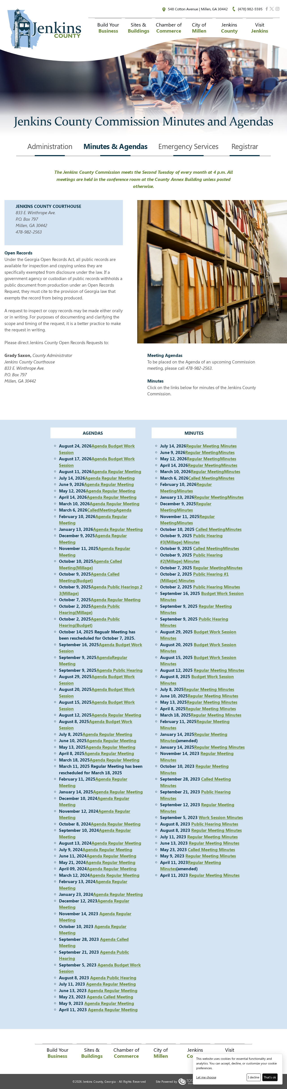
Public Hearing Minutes (214, 824)
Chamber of (169, 27)
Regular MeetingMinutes (210, 452)
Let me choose (206, 1077)
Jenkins (229, 27)
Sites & (138, 27)
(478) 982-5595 (250, 9)
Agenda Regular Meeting (116, 471)
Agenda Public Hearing (113, 977)
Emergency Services (188, 147)
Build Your (108, 27)
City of (199, 27)
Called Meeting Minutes (211, 849)
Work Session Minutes (221, 817)
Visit (259, 27)
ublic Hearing (129, 670)
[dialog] (238, 1069)
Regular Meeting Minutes (211, 446)
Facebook (267, 9)
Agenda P (106, 670)
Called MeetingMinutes (211, 478)
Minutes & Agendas (115, 147)
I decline (253, 1077)
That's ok (270, 1077)
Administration (49, 147)
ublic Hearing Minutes (218, 587)
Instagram (277, 9)
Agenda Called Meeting (110, 997)
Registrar (244, 147)
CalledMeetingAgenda (109, 510)
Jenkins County (44, 29)
